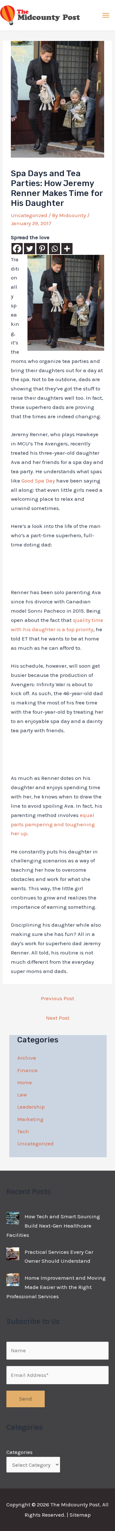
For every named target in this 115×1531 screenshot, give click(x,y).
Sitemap (80, 1514)
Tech (23, 1131)
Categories (19, 1452)
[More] (67, 248)
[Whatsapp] (54, 248)
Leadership (31, 1106)
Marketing (30, 1119)
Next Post (57, 1018)
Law (22, 1094)
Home (24, 1082)
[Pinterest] (42, 248)
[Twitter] (29, 248)
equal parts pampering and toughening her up (53, 824)
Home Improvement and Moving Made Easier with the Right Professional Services (56, 1287)
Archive (26, 1058)
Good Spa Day (38, 480)
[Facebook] (17, 248)
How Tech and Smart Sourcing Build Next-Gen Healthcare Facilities (53, 1225)
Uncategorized (29, 215)
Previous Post (57, 998)
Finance (27, 1070)
